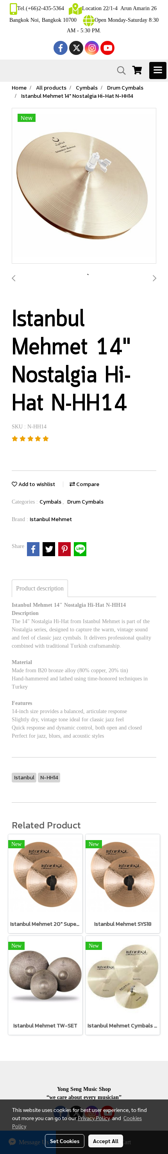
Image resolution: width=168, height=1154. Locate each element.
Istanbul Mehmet (51, 519)
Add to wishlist (36, 484)
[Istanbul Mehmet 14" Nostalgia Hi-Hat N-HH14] (84, 186)
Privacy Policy (94, 1117)
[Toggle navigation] (157, 70)
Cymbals (51, 502)
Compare (87, 484)
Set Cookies (64, 1140)
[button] (119, 70)
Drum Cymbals (85, 502)
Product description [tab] (40, 588)
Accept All (105, 1140)
